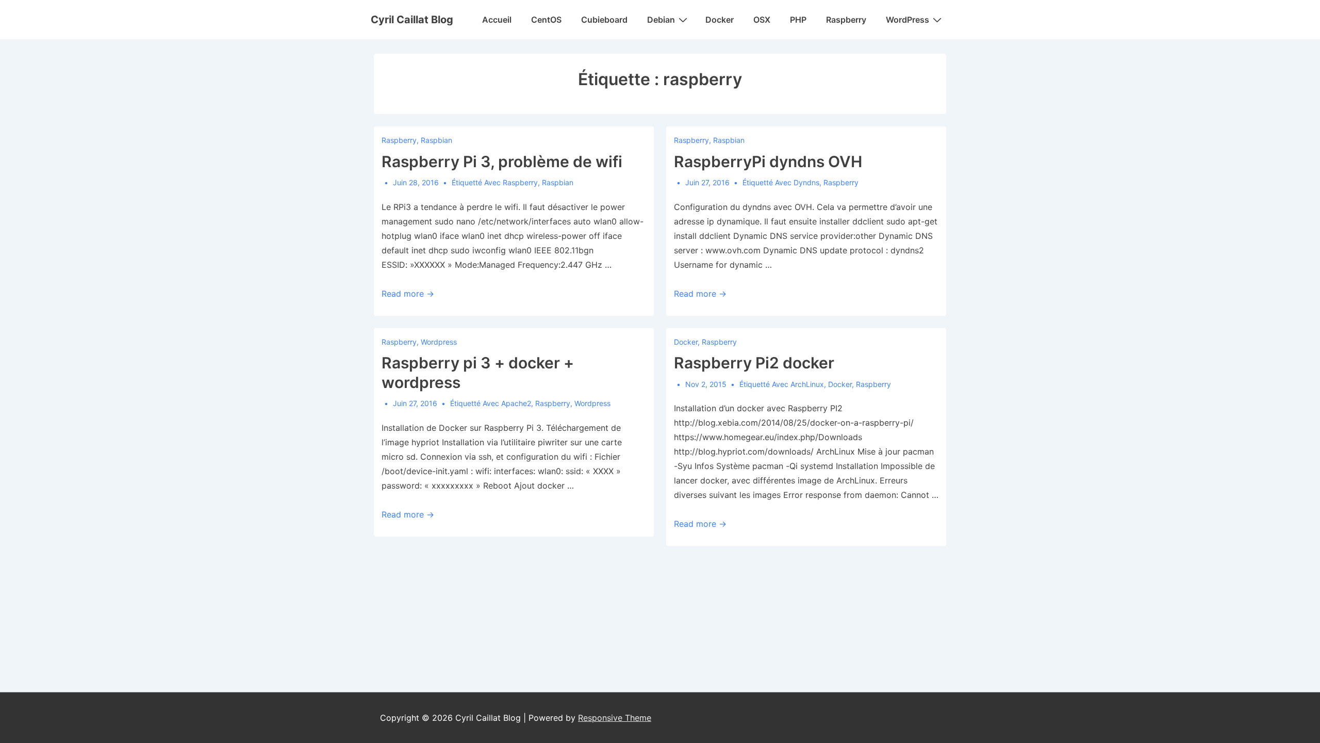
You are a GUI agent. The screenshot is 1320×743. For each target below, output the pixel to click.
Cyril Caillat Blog (412, 19)
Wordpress (439, 341)
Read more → (408, 293)
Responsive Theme (614, 718)
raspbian (557, 182)
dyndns (806, 182)
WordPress (907, 19)
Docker (719, 19)
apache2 (516, 403)
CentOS (546, 19)
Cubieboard (604, 19)
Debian (661, 19)
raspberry (520, 182)
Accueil (497, 19)
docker (840, 384)
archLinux (807, 384)
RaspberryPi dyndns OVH (768, 161)
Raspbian (436, 140)
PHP (798, 19)
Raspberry (846, 19)
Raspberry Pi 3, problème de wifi (502, 161)
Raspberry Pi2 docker (754, 362)
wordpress (592, 403)
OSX (761, 19)
